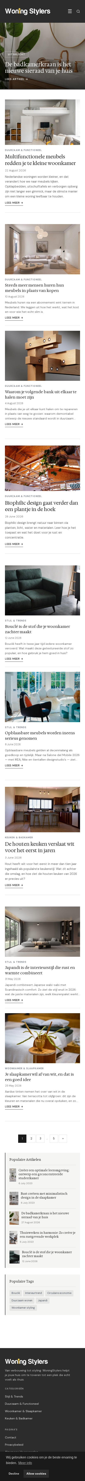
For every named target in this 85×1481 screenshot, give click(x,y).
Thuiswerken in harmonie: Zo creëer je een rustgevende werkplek (48, 1235)
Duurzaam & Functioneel (22, 1404)
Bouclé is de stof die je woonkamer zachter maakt (37, 629)
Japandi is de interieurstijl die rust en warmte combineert (40, 970)
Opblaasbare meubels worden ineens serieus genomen (40, 735)
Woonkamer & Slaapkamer (23, 1411)
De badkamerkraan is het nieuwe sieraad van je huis (45, 1215)
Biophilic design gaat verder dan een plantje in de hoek (41, 506)
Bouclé (16, 1293)
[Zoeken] (78, 11)
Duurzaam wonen (22, 1300)
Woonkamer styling (23, 1307)
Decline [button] (14, 1473)
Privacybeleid (14, 1444)
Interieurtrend (33, 1293)
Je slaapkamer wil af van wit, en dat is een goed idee (39, 1076)
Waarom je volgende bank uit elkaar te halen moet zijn (41, 394)
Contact (10, 1437)
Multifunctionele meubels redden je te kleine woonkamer (40, 159)
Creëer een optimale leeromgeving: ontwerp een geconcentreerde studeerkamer (44, 1174)
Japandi (42, 1300)
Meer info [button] (25, 1463)
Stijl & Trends (14, 1396)
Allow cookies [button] (36, 1473)
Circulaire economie (59, 1293)
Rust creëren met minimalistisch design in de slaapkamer (44, 1196)
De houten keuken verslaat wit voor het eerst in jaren (39, 847)
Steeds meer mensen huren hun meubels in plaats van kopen (34, 287)
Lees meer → (14, 202)
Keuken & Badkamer (19, 1418)
